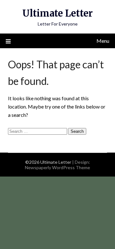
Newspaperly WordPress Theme (57, 167)
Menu (102, 41)
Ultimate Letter (57, 13)
